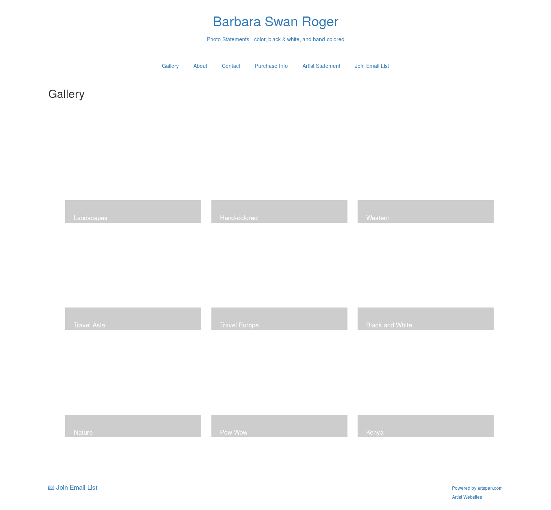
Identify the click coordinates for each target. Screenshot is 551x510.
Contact (231, 65)
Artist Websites (467, 497)
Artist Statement (321, 65)
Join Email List (372, 65)
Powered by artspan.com (477, 487)
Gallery (170, 65)
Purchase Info (271, 65)
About (200, 65)
